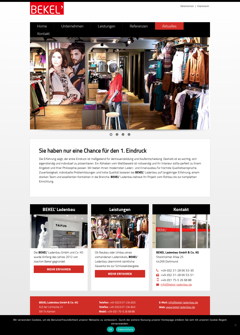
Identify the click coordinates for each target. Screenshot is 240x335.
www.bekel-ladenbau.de (180, 307)
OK (110, 329)
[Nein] (235, 325)
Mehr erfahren (59, 269)
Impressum (203, 6)
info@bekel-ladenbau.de (176, 284)
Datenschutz (187, 6)
